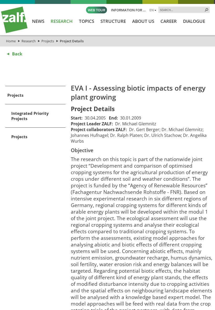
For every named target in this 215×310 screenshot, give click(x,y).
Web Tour (96, 10)
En (151, 10)
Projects (47, 41)
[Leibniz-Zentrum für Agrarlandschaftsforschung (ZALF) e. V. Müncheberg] (14, 31)
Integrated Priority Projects (30, 116)
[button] (206, 10)
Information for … (128, 10)
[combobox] (182, 9)
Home (11, 41)
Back (17, 54)
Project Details (72, 41)
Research (29, 41)
